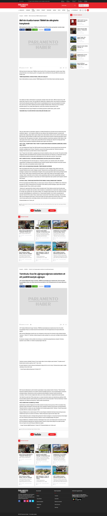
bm (31, 204)
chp (32, 204)
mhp (53, 204)
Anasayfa (21, 15)
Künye (38, 495)
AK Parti (28, 204)
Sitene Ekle (39, 504)
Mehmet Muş (49, 204)
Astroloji (56, 507)
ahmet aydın (25, 204)
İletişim (38, 507)
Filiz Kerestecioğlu (37, 204)
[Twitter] (22, 501)
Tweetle (29, 29)
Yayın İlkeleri (39, 498)
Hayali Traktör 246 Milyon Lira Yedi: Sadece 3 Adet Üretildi (39, 1)
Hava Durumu (57, 504)
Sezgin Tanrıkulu (34, 429)
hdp (41, 204)
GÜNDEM (26, 15)
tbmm (20, 205)
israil (43, 204)
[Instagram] (25, 501)
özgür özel (56, 204)
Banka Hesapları (40, 501)
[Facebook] (19, 501)
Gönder (35, 29)
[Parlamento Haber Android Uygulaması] (77, 500)
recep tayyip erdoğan (62, 204)
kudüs (46, 204)
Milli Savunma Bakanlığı (26, 429)
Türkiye (23, 205)
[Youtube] (27, 501)
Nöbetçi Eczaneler (58, 501)
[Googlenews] (30, 501)
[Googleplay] (33, 501)
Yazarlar (56, 495)
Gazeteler (57, 498)
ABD (21, 204)
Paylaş (23, 29)
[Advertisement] (43, 62)
